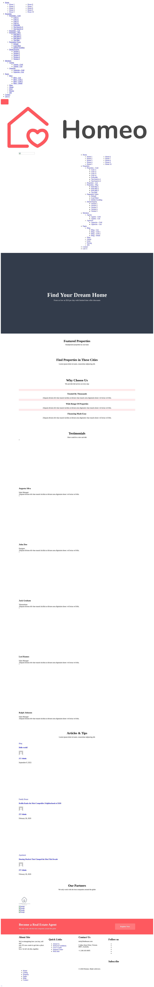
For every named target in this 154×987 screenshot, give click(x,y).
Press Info (56, 951)
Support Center (58, 949)
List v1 (7, 96)
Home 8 (30, 8)
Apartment (22, 855)
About (11, 87)
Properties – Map (15, 32)
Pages (7, 74)
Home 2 (12, 6)
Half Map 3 (17, 38)
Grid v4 (16, 23)
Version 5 (16, 59)
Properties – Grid (15, 16)
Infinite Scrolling (19, 48)
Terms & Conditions (59, 946)
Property (26, 974)
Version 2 (16, 53)
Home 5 (12, 12)
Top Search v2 (18, 29)
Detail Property (14, 49)
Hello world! (23, 747)
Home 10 (31, 12)
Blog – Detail (17, 83)
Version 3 (16, 55)
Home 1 (12, 4)
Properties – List (14, 31)
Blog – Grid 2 (18, 81)
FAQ (11, 89)
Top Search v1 (18, 27)
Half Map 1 (17, 34)
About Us (56, 944)
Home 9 (30, 10)
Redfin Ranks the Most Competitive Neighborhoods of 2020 (40, 803)
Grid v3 (16, 21)
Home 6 (30, 4)
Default (15, 44)
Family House (23, 799)
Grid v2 (16, 19)
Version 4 (16, 57)
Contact (7, 94)
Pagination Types (15, 42)
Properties (8, 14)
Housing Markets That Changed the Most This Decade (38, 859)
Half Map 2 (17, 36)
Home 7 (30, 6)
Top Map (16, 40)
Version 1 (16, 51)
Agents (11, 63)
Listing (25, 972)
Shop (11, 85)
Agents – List (17, 66)
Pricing (11, 91)
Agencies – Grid (18, 70)
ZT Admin (22, 758)
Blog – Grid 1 (18, 79)
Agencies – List (18, 72)
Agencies (12, 68)
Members (8, 61)
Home (7, 2)
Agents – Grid (18, 64)
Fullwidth (16, 25)
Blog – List (17, 78)
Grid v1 (16, 17)
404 (10, 93)
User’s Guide (57, 948)
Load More (17, 46)
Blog (10, 76)
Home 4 (12, 10)
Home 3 (12, 8)
